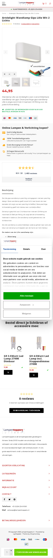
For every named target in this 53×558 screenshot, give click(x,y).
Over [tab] (43, 249)
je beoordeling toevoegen (30, 24)
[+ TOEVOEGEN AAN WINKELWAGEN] (8, 372)
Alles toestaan (26, 296)
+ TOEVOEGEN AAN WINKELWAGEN (30, 552)
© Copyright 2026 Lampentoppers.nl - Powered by (26, 532)
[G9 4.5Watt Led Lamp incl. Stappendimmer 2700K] (39, 343)
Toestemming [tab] (9, 249)
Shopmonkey (35, 534)
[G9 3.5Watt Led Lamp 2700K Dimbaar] (14, 343)
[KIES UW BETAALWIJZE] (4, 118)
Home (4, 13)
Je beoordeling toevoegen (26, 410)
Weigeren (26, 313)
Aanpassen (25, 305)
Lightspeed (17, 534)
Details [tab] (26, 249)
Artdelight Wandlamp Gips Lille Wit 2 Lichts (24, 13)
